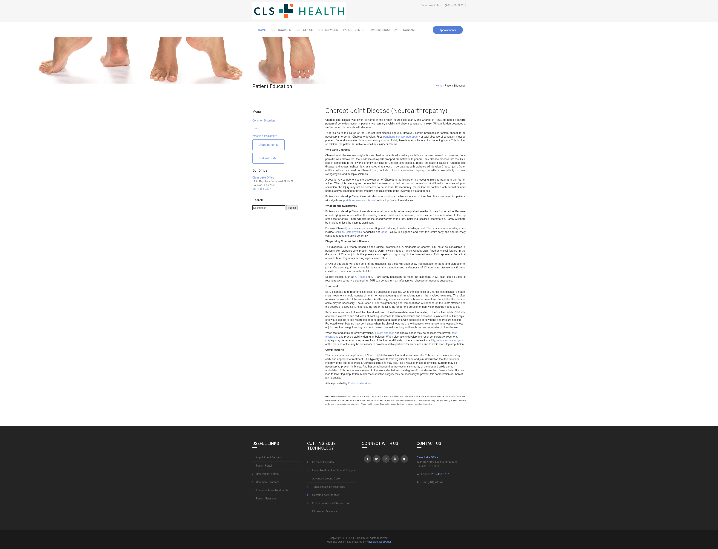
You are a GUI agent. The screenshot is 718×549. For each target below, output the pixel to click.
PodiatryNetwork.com (360, 383)
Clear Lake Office (263, 177)
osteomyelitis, (353, 232)
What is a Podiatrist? (264, 136)
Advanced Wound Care (325, 478)
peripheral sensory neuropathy (401, 136)
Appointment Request (268, 457)
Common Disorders (263, 120)
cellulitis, (340, 232)
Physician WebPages (379, 541)
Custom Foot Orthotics (324, 495)
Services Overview (322, 462)
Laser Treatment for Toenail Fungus (332, 470)
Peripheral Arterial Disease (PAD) (331, 503)
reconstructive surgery (449, 340)
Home (262, 30)
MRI (373, 277)
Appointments (448, 30)
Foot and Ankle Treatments (271, 490)
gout (384, 232)
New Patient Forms (267, 474)
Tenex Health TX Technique (327, 486)
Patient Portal (268, 158)
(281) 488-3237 (454, 5)
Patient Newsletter (266, 498)
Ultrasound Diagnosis (323, 511)
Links (255, 128)
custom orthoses (384, 333)
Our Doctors (281, 30)
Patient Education (384, 30)
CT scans (361, 277)
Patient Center (354, 30)
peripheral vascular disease (359, 200)
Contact (409, 30)
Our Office (305, 30)
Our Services (328, 30)
